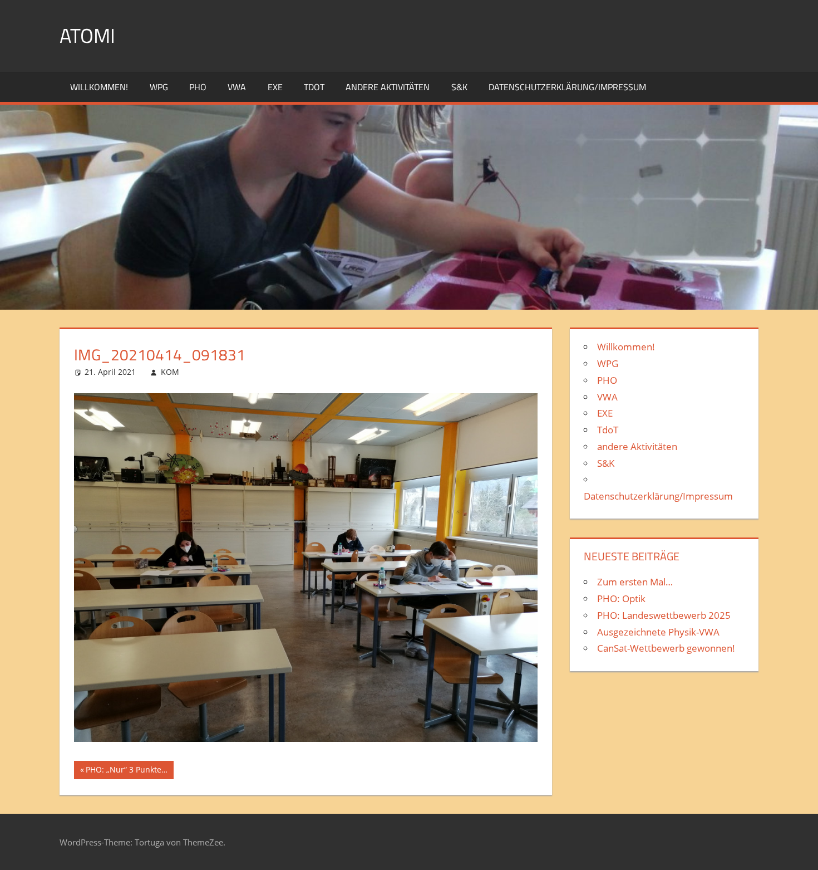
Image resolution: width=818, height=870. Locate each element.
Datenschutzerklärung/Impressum (567, 87)
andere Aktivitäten (388, 87)
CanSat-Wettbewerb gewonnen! (666, 648)
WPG (159, 87)
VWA (237, 87)
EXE (275, 87)
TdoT (314, 87)
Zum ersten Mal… (635, 581)
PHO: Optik (621, 598)
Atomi (87, 35)
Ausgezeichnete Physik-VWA (658, 631)
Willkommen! (99, 87)
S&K (459, 87)
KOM (170, 371)
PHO (197, 87)
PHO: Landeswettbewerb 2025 (664, 615)
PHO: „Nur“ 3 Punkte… (126, 771)
